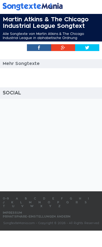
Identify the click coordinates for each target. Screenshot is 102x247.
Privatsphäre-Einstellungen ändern (36, 216)
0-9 (6, 198)
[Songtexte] (43, 6)
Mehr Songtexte (21, 63)
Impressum (12, 212)
